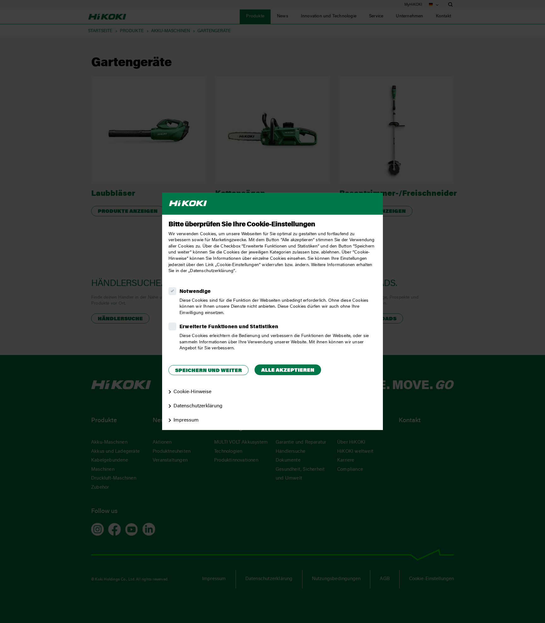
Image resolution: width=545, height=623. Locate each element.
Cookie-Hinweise (192, 391)
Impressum (186, 420)
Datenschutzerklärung (197, 406)
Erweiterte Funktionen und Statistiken (228, 326)
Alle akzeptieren (287, 370)
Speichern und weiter (208, 370)
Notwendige (195, 291)
